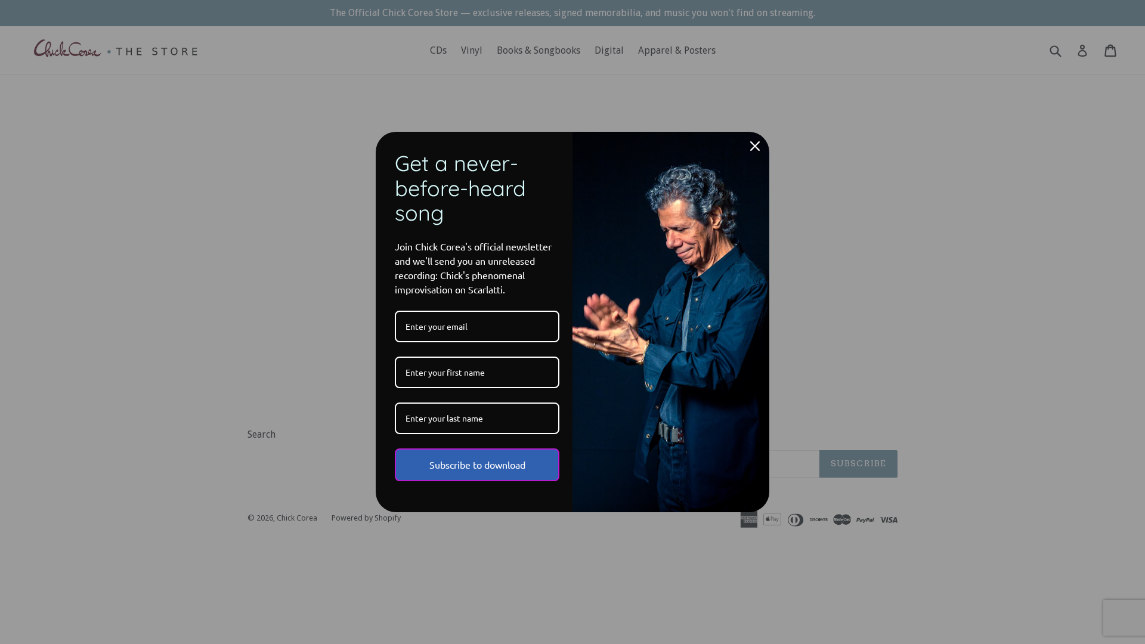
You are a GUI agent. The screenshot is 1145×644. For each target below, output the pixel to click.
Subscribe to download (477, 464)
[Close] (755, 146)
